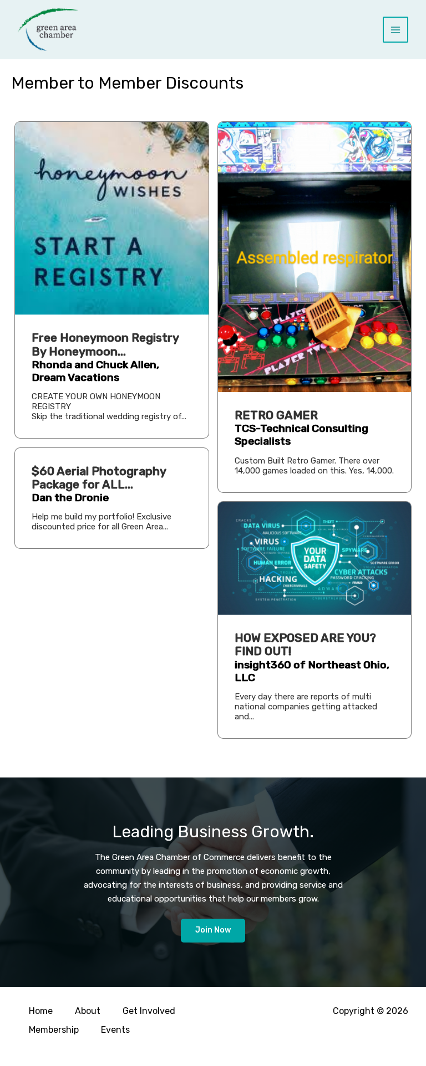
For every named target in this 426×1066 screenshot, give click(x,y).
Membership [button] (54, 1029)
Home (41, 1011)
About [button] (87, 1011)
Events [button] (115, 1029)
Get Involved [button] (149, 1011)
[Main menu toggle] (396, 30)
